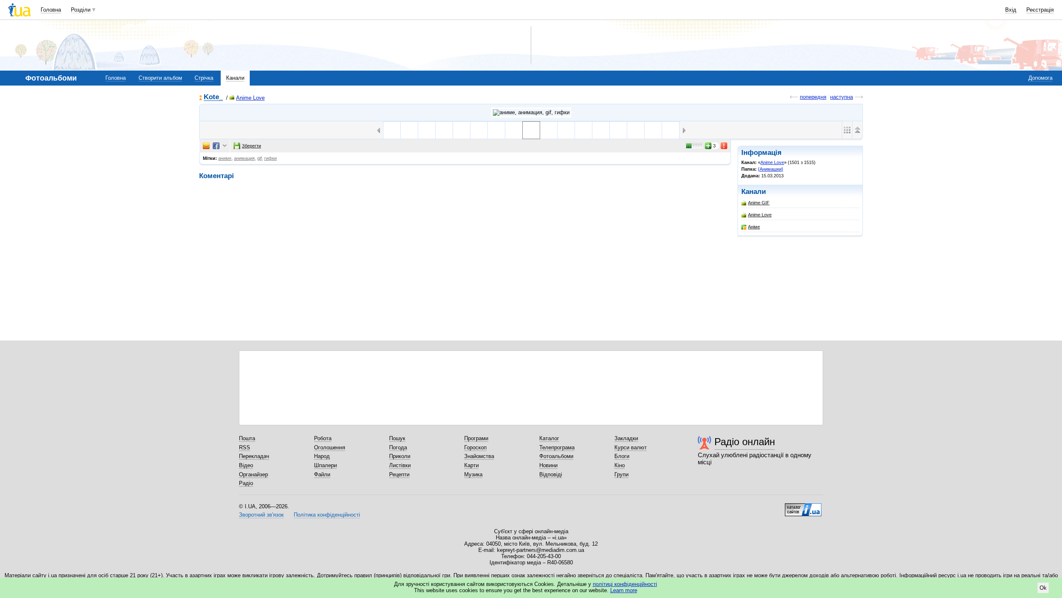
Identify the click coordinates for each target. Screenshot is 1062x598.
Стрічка (204, 78)
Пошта (247, 438)
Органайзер (253, 474)
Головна (51, 10)
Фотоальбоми (556, 456)
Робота (322, 438)
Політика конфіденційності (327, 515)
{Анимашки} (770, 169)
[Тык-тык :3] (583, 130)
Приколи (399, 456)
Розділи (80, 10)
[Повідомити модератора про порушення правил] (724, 145)
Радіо (246, 483)
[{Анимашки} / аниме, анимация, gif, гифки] (531, 113)
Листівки (400, 465)
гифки (270, 158)
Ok (1043, 588)
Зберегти (251, 145)
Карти (471, 465)
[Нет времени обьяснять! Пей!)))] (549, 130)
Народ (322, 456)
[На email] (206, 145)
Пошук (397, 438)
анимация (244, 158)
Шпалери (325, 465)
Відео (246, 465)
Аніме (754, 226)
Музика (473, 474)
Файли (322, 474)
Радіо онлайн (744, 441)
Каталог (549, 438)
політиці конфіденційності (625, 584)
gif (259, 158)
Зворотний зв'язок (261, 515)
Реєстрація (1040, 10)
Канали (235, 78)
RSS (244, 447)
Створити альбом (160, 78)
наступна (841, 97)
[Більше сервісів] (225, 146)
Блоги (621, 456)
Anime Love (250, 98)
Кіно (619, 465)
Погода (398, 447)
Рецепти (399, 474)
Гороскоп (475, 447)
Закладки (626, 438)
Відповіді (550, 474)
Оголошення (329, 447)
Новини (548, 465)
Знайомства (479, 456)
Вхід (1010, 10)
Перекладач (254, 456)
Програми (476, 438)
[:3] (601, 130)
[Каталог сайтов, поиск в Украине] (803, 506)
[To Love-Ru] (653, 130)
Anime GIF (759, 202)
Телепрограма (557, 447)
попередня (813, 97)
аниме (224, 158)
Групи (621, 474)
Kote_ (213, 97)
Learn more (623, 590)
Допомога (1040, 78)
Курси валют (630, 447)
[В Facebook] (216, 145)
